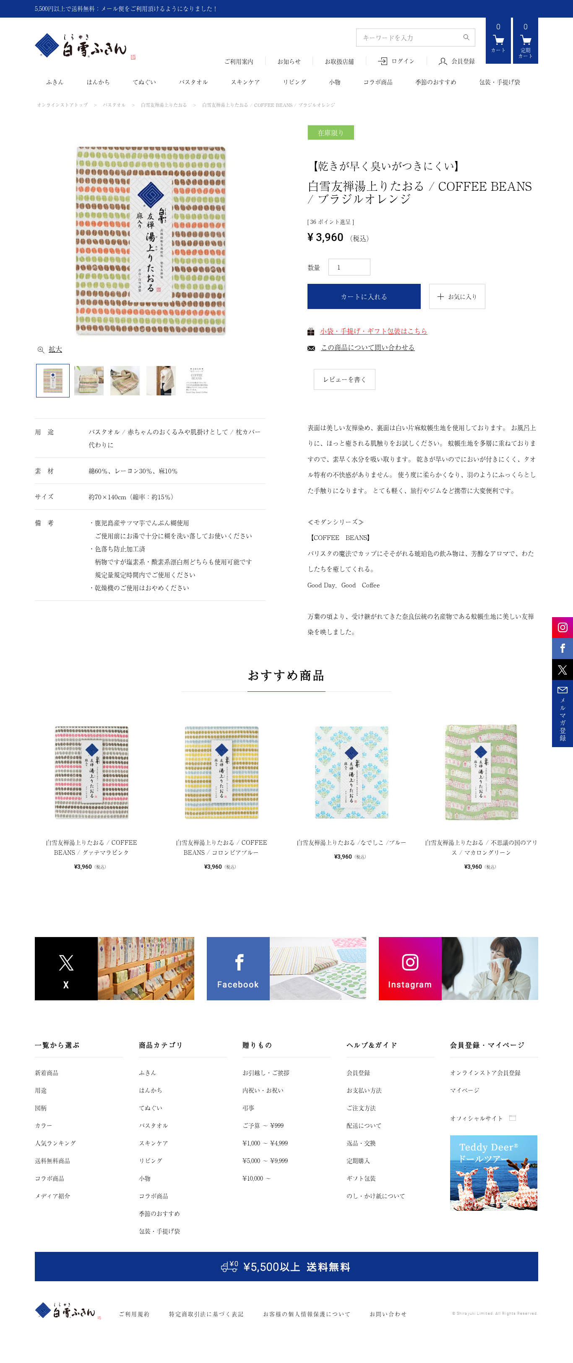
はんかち (98, 82)
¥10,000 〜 (256, 1178)
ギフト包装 (361, 1178)
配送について (364, 1125)
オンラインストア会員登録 (485, 1072)
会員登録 (463, 61)
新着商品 (46, 1072)
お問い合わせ (388, 1314)
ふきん (55, 82)
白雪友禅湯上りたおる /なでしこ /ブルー (351, 842)
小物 (335, 82)
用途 (41, 1090)
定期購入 (358, 1160)
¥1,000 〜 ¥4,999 (265, 1143)
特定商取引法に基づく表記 (206, 1314)
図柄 (41, 1107)
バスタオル (193, 82)
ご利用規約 (134, 1314)
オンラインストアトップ (62, 104)
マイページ (464, 1090)
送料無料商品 (52, 1160)
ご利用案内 (238, 61)
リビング (294, 82)
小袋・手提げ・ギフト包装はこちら (373, 331)
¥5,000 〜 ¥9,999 (265, 1160)
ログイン (403, 61)
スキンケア (245, 82)
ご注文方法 (361, 1107)
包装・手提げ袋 (499, 82)
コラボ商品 (378, 82)
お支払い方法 (364, 1090)
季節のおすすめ (435, 82)
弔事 (248, 1107)
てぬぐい (144, 82)
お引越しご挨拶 (265, 1072)
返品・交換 (361, 1143)
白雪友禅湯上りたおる (164, 104)
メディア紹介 (52, 1196)
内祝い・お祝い (263, 1090)
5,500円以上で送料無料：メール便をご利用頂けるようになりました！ (126, 8)
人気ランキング (55, 1143)
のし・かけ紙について (375, 1196)
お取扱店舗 (339, 61)
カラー (43, 1125)
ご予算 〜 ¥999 (263, 1125)
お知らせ (289, 61)
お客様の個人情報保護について (307, 1314)
